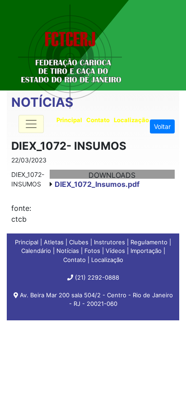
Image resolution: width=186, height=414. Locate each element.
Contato (74, 259)
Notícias (67, 250)
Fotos (92, 250)
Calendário (36, 250)
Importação (146, 250)
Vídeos (115, 250)
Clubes (78, 242)
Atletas (54, 242)
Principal (26, 242)
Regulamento (148, 242)
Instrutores (109, 242)
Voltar (162, 126)
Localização (107, 259)
